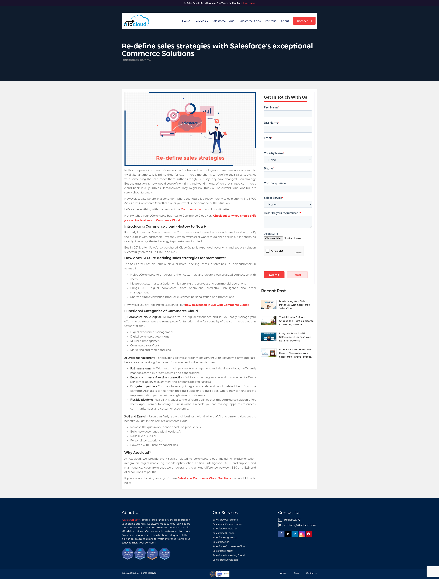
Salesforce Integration (225, 528)
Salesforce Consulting (225, 519)
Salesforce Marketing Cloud (229, 555)
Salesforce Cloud (223, 21)
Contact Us (304, 21)
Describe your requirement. (282, 213)
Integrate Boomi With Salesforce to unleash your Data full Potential (295, 337)
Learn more (249, 3)
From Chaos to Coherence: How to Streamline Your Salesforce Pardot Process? (295, 353)
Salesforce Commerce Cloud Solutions (204, 478)
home (186, 21)
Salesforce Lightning (224, 537)
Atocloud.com (131, 519)
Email (268, 137)
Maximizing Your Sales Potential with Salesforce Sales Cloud (294, 305)
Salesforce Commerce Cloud (230, 546)
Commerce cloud (192, 209)
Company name (275, 183)
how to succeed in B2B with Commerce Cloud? (217, 304)
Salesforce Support (224, 532)
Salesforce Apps (250, 21)
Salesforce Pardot (223, 550)
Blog (296, 573)
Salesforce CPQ (222, 541)
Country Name (274, 153)
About (285, 21)
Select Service (273, 197)
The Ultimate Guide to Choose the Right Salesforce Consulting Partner (296, 321)
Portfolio (270, 21)
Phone (269, 168)
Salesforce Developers (225, 559)
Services (200, 21)
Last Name (271, 122)
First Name (271, 107)
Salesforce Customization (227, 524)
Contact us (311, 573)
